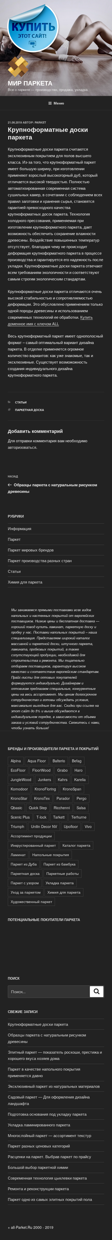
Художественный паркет (31, 901)
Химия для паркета (25, 582)
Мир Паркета (30, 82)
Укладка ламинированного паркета (39, 1124)
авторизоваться (22, 447)
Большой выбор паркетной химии (38, 1167)
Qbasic (16, 807)
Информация (19, 528)
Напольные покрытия (50, 854)
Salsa (81, 807)
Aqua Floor (37, 760)
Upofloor (71, 826)
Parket (40, 122)
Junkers (44, 779)
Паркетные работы (62, 873)
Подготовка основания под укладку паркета (47, 1114)
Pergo (81, 798)
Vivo (88, 826)
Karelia (80, 779)
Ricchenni (62, 807)
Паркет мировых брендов (31, 550)
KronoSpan (72, 788)
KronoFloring (45, 788)
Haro (78, 770)
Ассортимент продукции (31, 835)
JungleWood (21, 779)
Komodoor (19, 788)
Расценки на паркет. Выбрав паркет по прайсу (49, 1156)
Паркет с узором (25, 882)
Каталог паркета (76, 845)
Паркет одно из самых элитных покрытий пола (50, 1199)
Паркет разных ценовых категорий (39, 1146)
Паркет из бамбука (59, 864)
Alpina (16, 760)
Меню (59, 103)
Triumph (17, 826)
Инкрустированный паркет (33, 845)
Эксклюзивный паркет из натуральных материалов (54, 1086)
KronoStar (19, 798)
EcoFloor (18, 770)
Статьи (21, 402)
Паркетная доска (29, 410)
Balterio (59, 760)
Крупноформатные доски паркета (38, 1024)
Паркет (14, 539)
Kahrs (62, 779)
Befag (77, 760)
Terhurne (78, 817)
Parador (63, 798)
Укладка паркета (60, 882)
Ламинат (18, 854)
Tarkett (59, 817)
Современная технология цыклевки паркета (47, 1178)
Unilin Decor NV (44, 826)
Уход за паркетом (26, 892)
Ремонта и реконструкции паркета (38, 1188)
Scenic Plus (20, 817)
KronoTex (42, 798)
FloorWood (41, 770)
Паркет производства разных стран (40, 560)
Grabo (62, 770)
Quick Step (38, 807)
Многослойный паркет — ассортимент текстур (49, 1135)
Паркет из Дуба (24, 864)
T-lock (41, 817)
